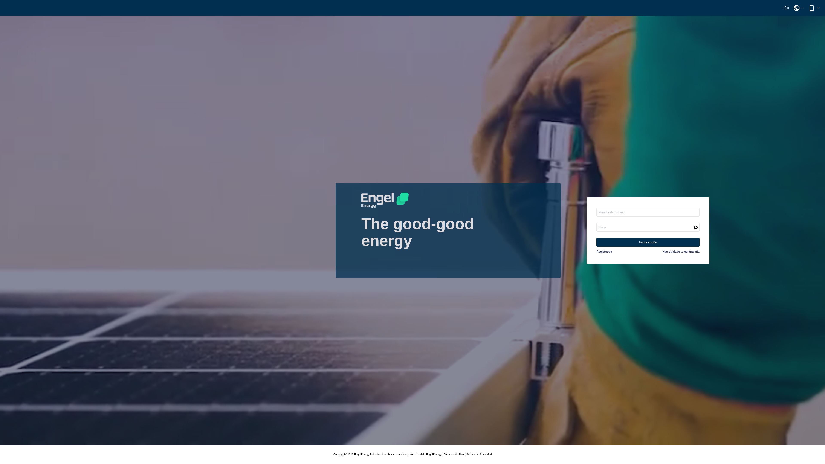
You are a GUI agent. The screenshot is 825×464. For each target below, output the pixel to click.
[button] (799, 8)
